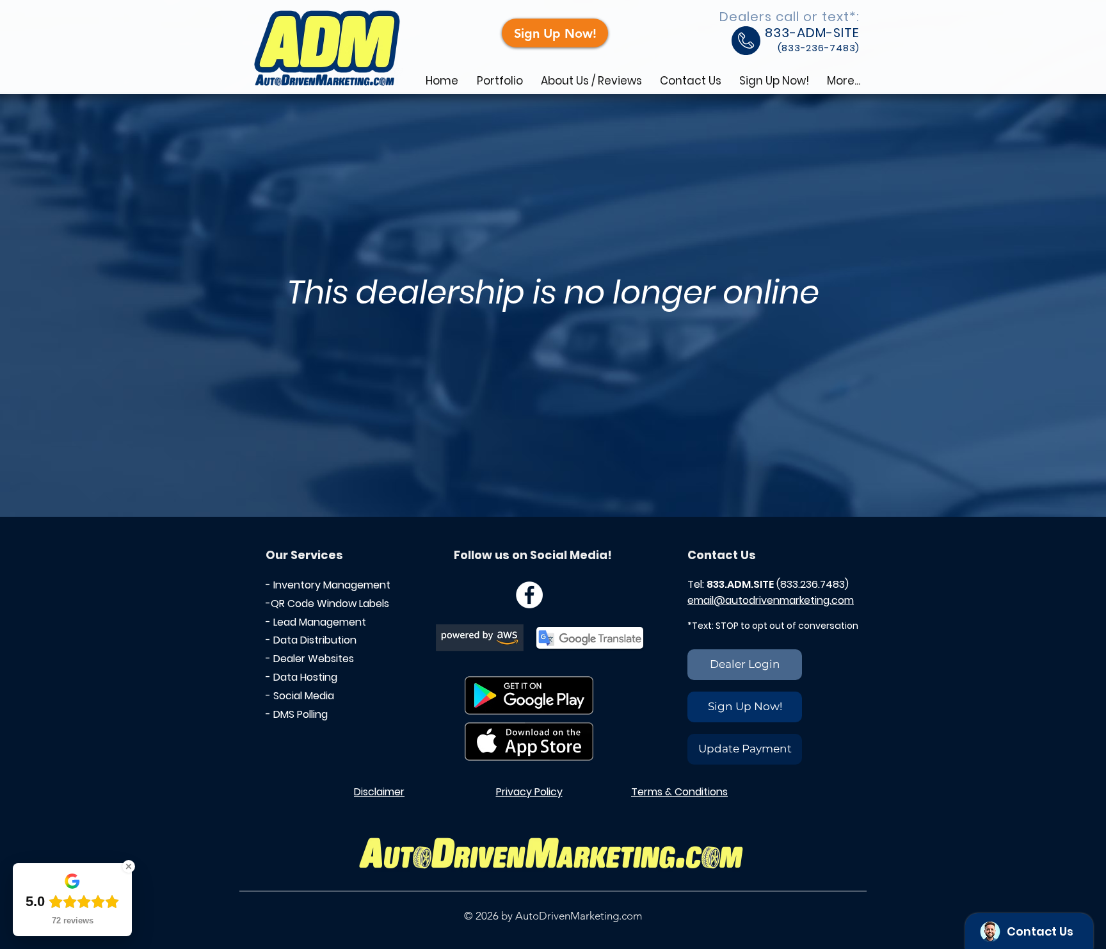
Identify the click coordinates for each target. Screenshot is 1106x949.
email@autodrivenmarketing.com (770, 600)
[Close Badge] (128, 866)
